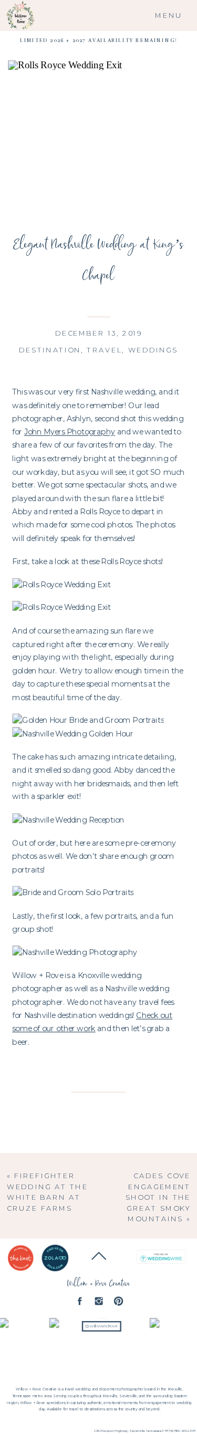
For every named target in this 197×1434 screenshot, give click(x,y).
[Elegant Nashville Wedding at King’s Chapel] (98, 139)
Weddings (153, 349)
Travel (104, 349)
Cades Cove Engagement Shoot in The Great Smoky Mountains (158, 1197)
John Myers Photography (69, 432)
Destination (50, 349)
